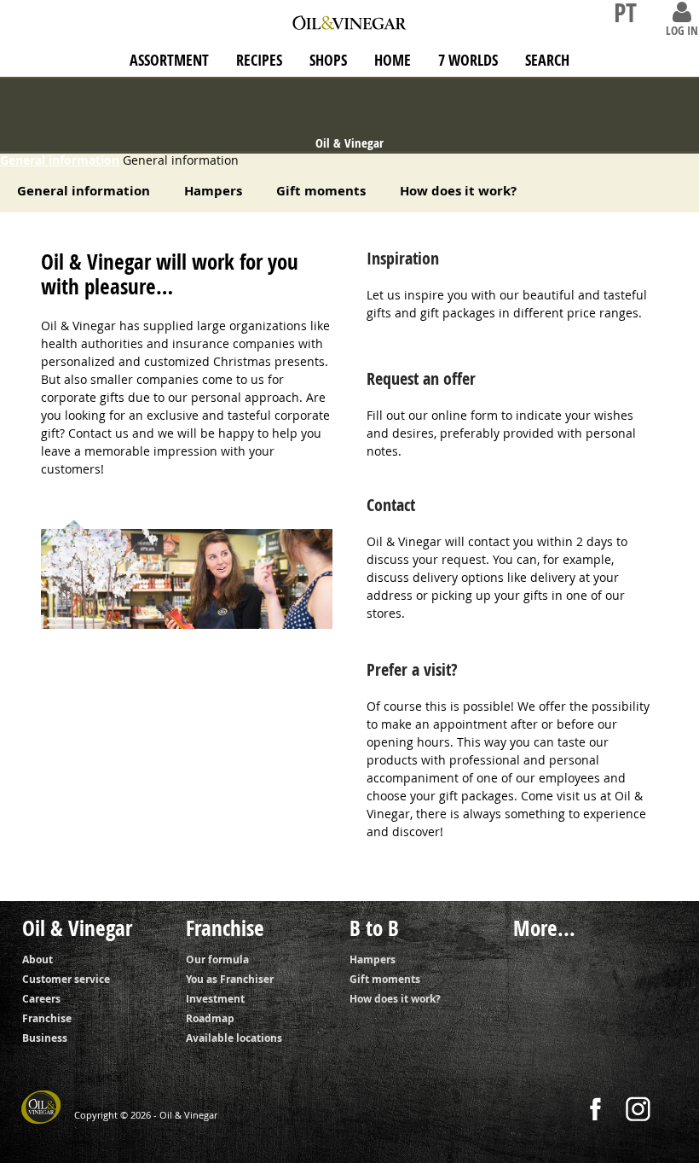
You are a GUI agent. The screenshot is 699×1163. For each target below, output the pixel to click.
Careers (41, 998)
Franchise (47, 1018)
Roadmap (210, 1018)
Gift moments (321, 191)
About (37, 959)
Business (44, 1038)
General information (59, 160)
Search (547, 60)
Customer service (66, 979)
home (392, 60)
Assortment (169, 60)
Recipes (259, 60)
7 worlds (468, 60)
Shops (328, 60)
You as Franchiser (230, 979)
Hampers (213, 191)
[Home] (349, 18)
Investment (215, 998)
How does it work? (458, 191)
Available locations (234, 1038)
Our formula (217, 959)
